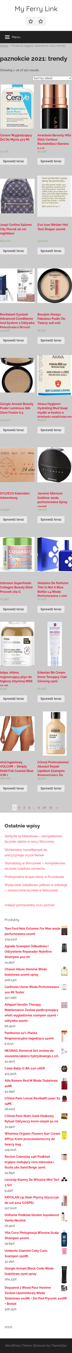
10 (44, 807)
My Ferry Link (36, 8)
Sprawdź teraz (13, 161)
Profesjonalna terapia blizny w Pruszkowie (34, 877)
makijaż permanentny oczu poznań (29, 905)
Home (4, 45)
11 (50, 807)
